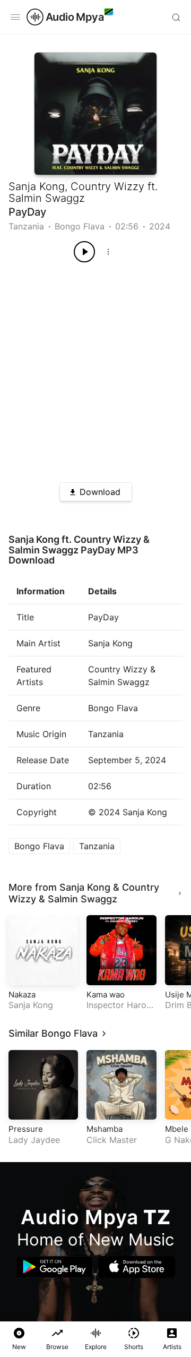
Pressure (25, 1129)
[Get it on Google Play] (54, 1267)
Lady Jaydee (34, 1139)
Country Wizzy (107, 186)
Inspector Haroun (121, 1005)
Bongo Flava (80, 226)
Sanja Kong (36, 186)
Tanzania (26, 226)
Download (100, 492)
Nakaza (22, 994)
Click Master (111, 1139)
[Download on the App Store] (136, 1267)
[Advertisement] (95, 368)
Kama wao (105, 994)
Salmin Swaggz (46, 198)
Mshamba (104, 1129)
